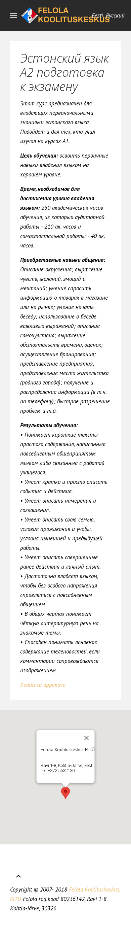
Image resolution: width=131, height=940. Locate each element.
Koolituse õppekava (43, 685)
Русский (115, 15)
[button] (65, 793)
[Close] (87, 738)
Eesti (98, 15)
